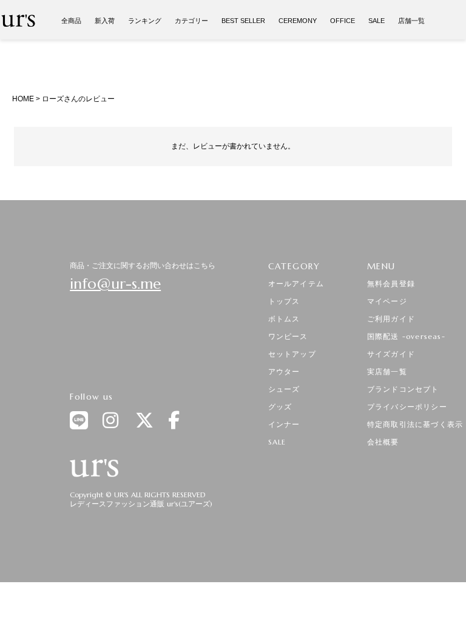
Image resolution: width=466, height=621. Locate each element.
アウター (284, 371)
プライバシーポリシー (407, 406)
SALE (376, 20)
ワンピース (288, 336)
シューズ (284, 389)
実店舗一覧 (387, 371)
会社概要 (383, 441)
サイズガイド (391, 353)
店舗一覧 (411, 20)
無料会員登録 (391, 283)
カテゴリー (191, 20)
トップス (284, 301)
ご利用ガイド (391, 318)
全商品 (71, 20)
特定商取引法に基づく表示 (415, 424)
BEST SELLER (243, 20)
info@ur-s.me (115, 284)
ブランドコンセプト (403, 389)
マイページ (387, 301)
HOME (23, 99)
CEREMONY (298, 20)
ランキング (144, 20)
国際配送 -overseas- (406, 336)
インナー (284, 424)
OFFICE (342, 20)
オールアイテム (296, 283)
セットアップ (292, 353)
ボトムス (284, 318)
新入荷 (105, 20)
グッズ (280, 406)
